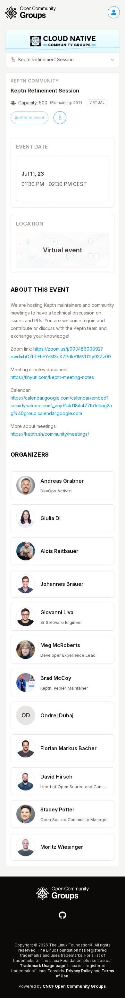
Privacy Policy (79, 970)
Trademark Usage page (42, 965)
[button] (62, 485)
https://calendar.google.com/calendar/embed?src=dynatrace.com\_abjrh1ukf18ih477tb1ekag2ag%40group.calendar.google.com (61, 405)
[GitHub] (62, 915)
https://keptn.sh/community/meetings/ (50, 434)
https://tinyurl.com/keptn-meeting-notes (52, 377)
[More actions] (60, 117)
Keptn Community (35, 80)
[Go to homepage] (33, 12)
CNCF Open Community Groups (74, 986)
